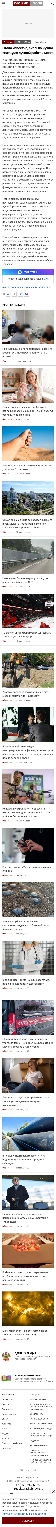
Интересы (6, 1448)
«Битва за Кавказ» (39, 1399)
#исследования (11, 287)
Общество (8, 42)
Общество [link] (6, 361)
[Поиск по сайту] (52, 3)
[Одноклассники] (14, 294)
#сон (25, 287)
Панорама (35, 1394)
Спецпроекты (36, 1414)
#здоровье (45, 287)
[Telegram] (20, 294)
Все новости (8, 1394)
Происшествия (9, 1414)
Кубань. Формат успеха (41, 1423)
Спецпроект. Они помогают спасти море (41, 1434)
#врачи (33, 287)
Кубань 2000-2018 (39, 1419)
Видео (5, 1433)
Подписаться (30, 272)
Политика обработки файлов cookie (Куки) (40, 1461)
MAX (46, 278)
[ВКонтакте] (8, 294)
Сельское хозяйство (12, 1443)
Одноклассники (28, 1470)
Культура (6, 1424)
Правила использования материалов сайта (39, 1452)
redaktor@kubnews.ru (28, 1488)
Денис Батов (40, 42)
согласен (28, 1520)
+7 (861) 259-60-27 (28, 1485)
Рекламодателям (38, 1445)
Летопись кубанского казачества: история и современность (41, 1406)
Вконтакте (22, 1470)
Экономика (7, 1409)
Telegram (35, 1470)
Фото (4, 1428)
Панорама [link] (7, 419)
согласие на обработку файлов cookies (24, 1513)
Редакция (35, 1440)
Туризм (5, 1438)
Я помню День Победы (41, 1428)
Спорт (5, 1419)
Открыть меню (3, 3)
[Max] (26, 294)
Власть (5, 1404)
